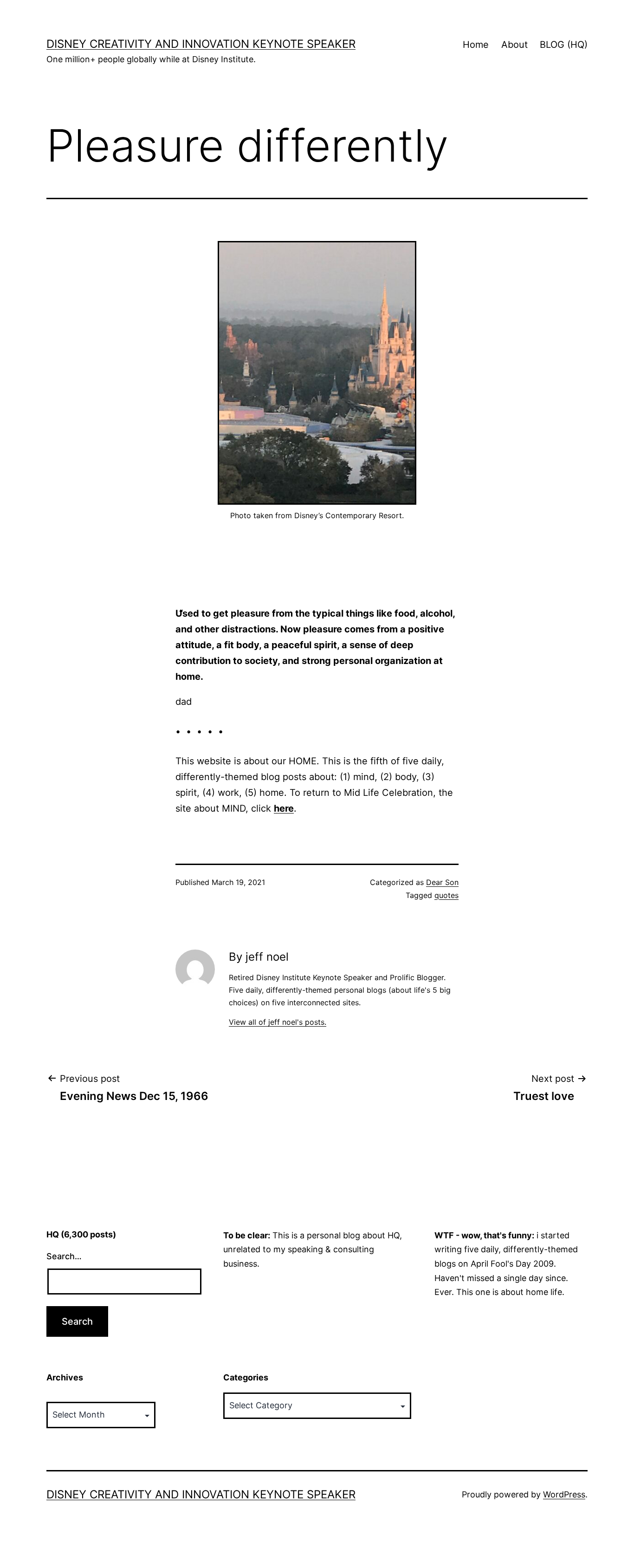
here (284, 808)
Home (476, 44)
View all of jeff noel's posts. (277, 1022)
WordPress (564, 1494)
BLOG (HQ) (564, 44)
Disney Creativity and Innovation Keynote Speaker (201, 44)
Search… (64, 1256)
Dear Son (442, 882)
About (514, 44)
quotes (446, 895)
